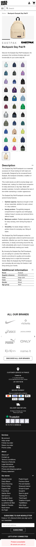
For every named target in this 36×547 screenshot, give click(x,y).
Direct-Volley (6, 486)
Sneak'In (22, 491)
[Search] (7, 8)
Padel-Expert (23, 479)
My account (6, 438)
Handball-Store (7, 498)
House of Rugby (7, 500)
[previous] (1, 336)
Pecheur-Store (24, 481)
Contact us (18, 375)
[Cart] (34, 3)
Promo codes (6, 447)
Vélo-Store (22, 505)
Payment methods (8, 466)
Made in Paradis (7, 505)
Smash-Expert (24, 488)
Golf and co (6, 495)
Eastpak (9, 42)
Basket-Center (7, 479)
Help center (6, 440)
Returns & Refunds (8, 462)
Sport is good (23, 493)
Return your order (18, 412)
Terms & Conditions (9, 459)
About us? (5, 455)
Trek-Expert (23, 498)
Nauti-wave (6, 507)
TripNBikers (23, 503)
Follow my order (7, 443)
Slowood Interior (24, 486)
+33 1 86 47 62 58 (18, 382)
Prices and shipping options (11, 469)
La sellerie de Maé (8, 503)
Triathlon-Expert (24, 500)
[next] (34, 336)
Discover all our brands (18, 358)
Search (11, 8)
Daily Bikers (6, 481)
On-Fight (5, 510)
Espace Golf (6, 488)
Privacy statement (8, 471)
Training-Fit (23, 495)
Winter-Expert (23, 507)
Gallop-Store (6, 493)
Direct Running (7, 484)
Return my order (7, 445)
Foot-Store (5, 491)
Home (4, 13)
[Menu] (2, 8)
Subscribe (18, 530)
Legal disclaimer (7, 464)
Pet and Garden (24, 484)
